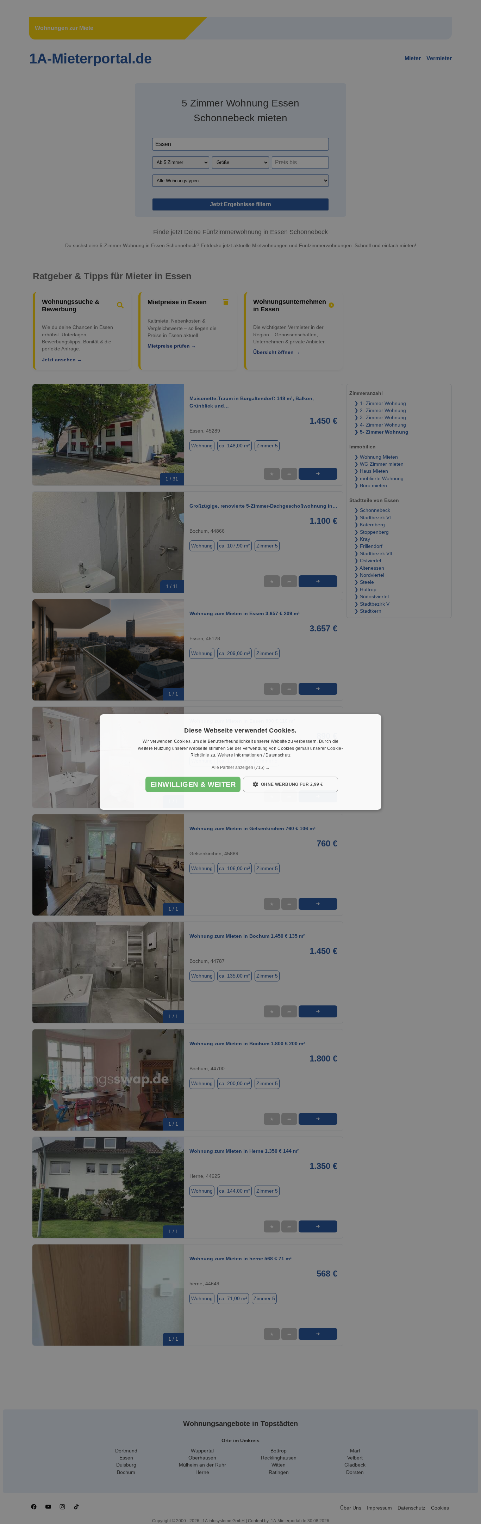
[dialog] (240, 762)
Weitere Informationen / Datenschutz (254, 755)
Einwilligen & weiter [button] (193, 784)
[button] (240, 767)
